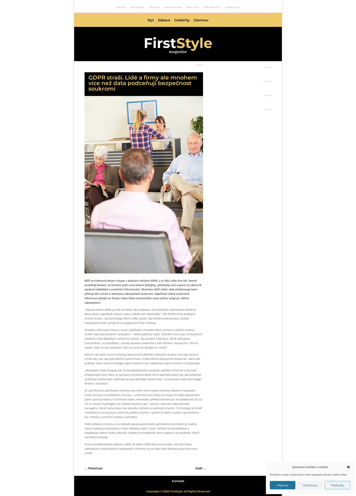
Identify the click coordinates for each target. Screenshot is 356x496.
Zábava (164, 20)
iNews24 (121, 7)
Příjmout (282, 485)
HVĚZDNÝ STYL (212, 7)
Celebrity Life (232, 7)
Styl (151, 20)
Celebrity (181, 20)
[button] (348, 467)
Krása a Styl (192, 7)
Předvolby (337, 485)
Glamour (201, 20)
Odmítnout (310, 485)
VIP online (154, 7)
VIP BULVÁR (137, 7)
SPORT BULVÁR (173, 7)
